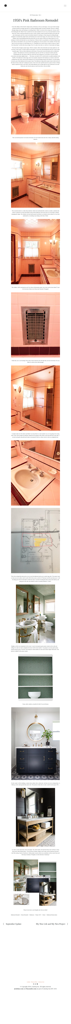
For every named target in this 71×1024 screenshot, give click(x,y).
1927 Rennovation (34, 15)
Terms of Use (41, 981)
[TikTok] (35, 984)
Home (44, 914)
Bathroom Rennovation (52, 914)
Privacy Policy (34, 981)
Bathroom (32, 914)
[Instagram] (33, 984)
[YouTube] (37, 984)
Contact (28, 981)
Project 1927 (38, 914)
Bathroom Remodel (15, 914)
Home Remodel (24, 914)
